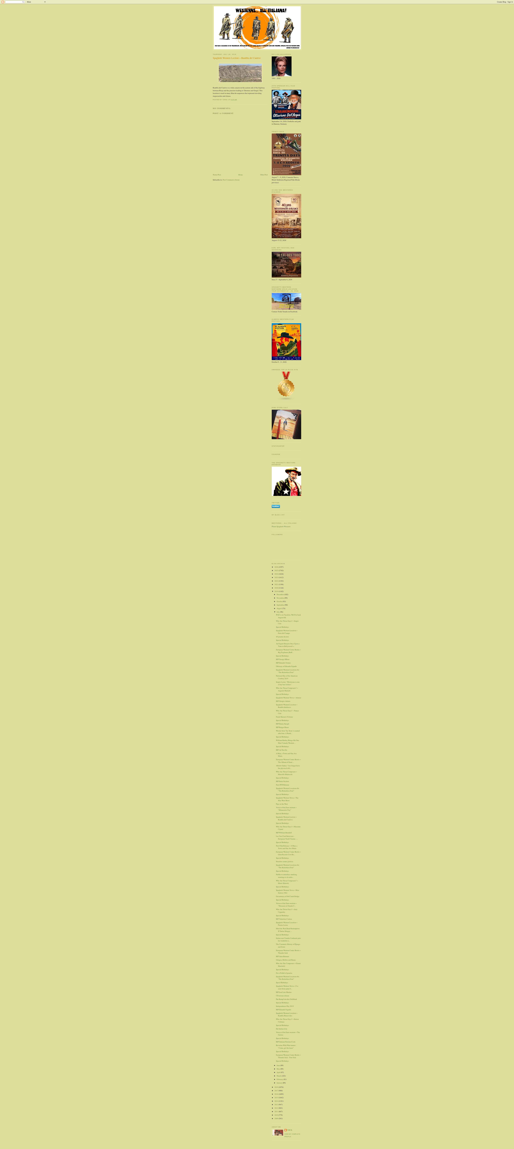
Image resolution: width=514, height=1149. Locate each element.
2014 (277, 1101)
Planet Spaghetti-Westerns (281, 526)
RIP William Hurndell (284, 832)
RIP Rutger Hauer (282, 727)
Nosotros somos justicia (284, 861)
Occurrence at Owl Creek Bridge (287, 896)
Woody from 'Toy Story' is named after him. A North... (288, 732)
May (278, 1069)
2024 (277, 574)
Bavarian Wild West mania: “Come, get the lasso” (286, 1046)
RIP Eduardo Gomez (283, 663)
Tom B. (290, 1130)
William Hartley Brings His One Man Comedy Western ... (287, 741)
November (281, 598)
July (278, 612)
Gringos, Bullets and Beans (286, 960)
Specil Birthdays (282, 982)
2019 (277, 591)
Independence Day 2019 (285, 1006)
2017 (277, 1090)
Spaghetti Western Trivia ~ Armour (288, 697)
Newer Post (217, 174)
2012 (277, 1108)
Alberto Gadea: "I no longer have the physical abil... (288, 766)
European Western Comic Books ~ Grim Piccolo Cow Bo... (288, 853)
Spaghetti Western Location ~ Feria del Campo (286, 631)
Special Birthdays (282, 627)
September (281, 605)
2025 (277, 570)
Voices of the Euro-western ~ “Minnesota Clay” (286, 808)
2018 (277, 1087)
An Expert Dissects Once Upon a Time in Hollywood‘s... (287, 644)
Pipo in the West (282, 804)
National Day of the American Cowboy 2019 (287, 677)
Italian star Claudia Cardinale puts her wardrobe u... (288, 939)
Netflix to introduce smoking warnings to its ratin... (286, 875)
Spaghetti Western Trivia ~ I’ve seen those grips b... (287, 987)
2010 (277, 1115)
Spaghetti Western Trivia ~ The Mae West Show (287, 799)
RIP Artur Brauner (282, 956)
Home (240, 174)
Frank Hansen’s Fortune (284, 717)
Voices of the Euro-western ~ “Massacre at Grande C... (286, 904)
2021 (277, 584)
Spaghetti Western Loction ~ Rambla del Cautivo (286, 818)
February (280, 1079)
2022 (277, 581)
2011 (277, 1111)
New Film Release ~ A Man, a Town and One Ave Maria (286, 847)
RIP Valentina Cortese (284, 919)
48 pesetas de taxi (282, 636)
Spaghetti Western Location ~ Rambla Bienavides (286, 1014)
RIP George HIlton (282, 659)
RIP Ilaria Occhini (282, 781)
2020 (277, 588)
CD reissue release (282, 995)
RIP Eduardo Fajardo (283, 1009)
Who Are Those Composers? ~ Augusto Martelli (287, 689)
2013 (277, 1104)
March (279, 1076)
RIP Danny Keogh (282, 724)
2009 (277, 1118)
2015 (277, 1097)
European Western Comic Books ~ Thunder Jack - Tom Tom (288, 1056)
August (279, 608)
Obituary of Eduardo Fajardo (286, 666)
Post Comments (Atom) (231, 180)
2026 (277, 567)
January (280, 1083)
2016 (277, 1094)
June (278, 1065)
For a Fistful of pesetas (284, 973)
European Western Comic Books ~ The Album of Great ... (288, 760)
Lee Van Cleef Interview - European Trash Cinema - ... (287, 837)
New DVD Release (282, 785)
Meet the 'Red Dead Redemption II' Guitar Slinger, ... (288, 929)
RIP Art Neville (281, 750)
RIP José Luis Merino (284, 992)
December (280, 594)
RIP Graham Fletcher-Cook (285, 1042)
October (280, 601)
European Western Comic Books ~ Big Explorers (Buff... (288, 651)
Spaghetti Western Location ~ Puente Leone (286, 923)
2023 (277, 577)
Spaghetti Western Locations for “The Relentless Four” (287, 671)
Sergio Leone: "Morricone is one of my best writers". (288, 683)
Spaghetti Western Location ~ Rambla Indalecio (286, 705)
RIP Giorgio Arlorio (283, 701)
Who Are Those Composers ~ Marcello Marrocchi (286, 773)
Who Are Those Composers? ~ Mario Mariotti (287, 882)
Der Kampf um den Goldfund (286, 999)
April (279, 1072)
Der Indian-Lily (281, 1029)
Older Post (264, 174)
